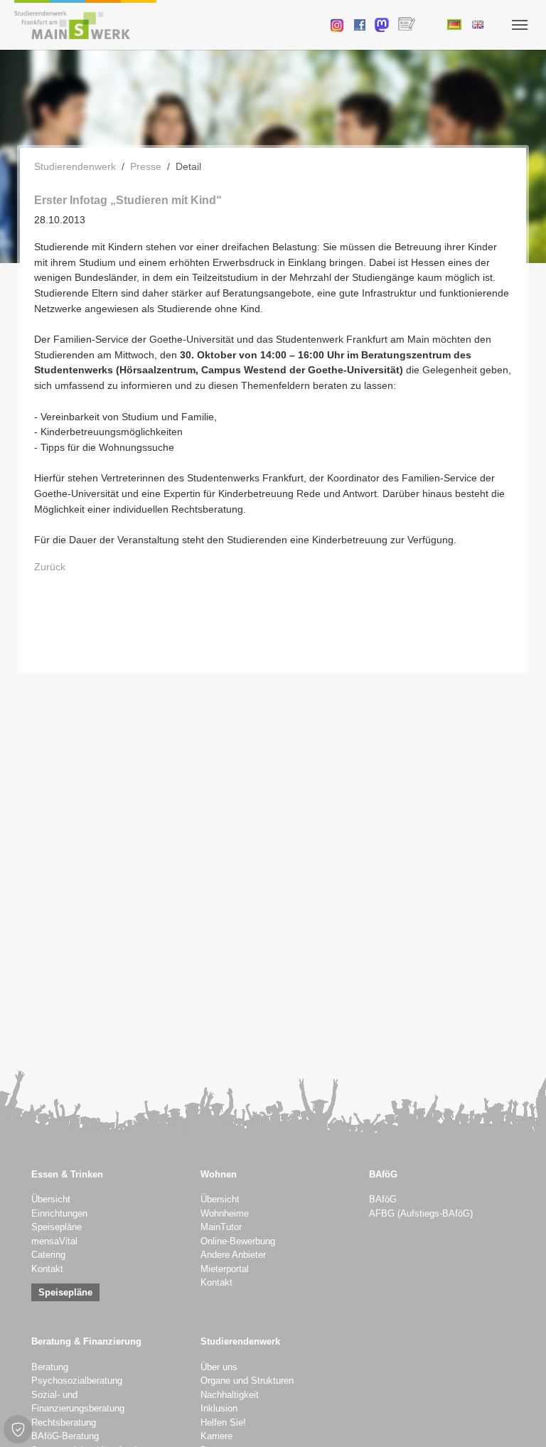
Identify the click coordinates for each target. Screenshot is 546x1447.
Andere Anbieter (233, 1255)
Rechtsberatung (63, 1423)
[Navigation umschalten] (520, 25)
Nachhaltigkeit (229, 1395)
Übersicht (50, 1200)
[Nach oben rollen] (517, 1418)
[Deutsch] (454, 24)
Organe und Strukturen (247, 1381)
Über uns (218, 1367)
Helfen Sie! (223, 1423)
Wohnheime (224, 1214)
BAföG (383, 1200)
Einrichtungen (59, 1214)
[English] (477, 24)
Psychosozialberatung (76, 1381)
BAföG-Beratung (65, 1436)
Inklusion (218, 1409)
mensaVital (54, 1241)
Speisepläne (56, 1227)
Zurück (49, 566)
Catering (48, 1255)
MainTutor (221, 1227)
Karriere (216, 1436)
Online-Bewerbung (237, 1241)
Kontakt (47, 1269)
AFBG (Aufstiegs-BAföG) (421, 1214)
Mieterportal (224, 1269)
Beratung (49, 1367)
